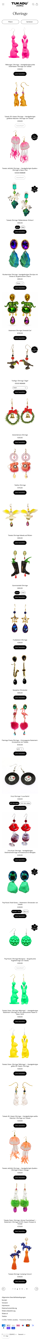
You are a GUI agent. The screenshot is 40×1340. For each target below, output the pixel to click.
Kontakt (4, 1300)
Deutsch (20, 1334)
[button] (33, 4)
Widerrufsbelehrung (8, 1311)
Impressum (5, 1305)
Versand (5, 1303)
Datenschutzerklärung (9, 1308)
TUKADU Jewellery (12, 1320)
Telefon (4, 1316)
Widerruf (5, 1314)
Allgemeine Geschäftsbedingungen (14, 1297)
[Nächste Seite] (36, 1289)
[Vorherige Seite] (3, 1289)
